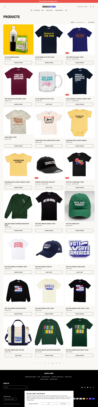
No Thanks (63, 403)
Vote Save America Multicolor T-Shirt (77, 350)
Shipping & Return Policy (57, 376)
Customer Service (45, 376)
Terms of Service (44, 379)
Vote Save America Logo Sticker (75, 266)
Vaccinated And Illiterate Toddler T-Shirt (17, 182)
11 (56, 363)
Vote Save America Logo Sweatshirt (15, 308)
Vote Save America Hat (72, 223)
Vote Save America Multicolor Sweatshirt (47, 350)
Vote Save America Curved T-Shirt (45, 223)
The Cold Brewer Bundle (12, 57)
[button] (4, 6)
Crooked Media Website (30, 376)
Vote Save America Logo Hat (43, 266)
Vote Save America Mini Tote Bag (14, 350)
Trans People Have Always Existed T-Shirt (47, 140)
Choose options (18, 62)
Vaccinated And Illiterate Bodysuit (76, 140)
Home (39, 376)
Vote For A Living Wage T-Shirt (75, 182)
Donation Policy (54, 379)
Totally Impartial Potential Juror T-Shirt (78, 98)
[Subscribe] (25, 387)
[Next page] (63, 363)
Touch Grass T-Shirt (11, 137)
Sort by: (73, 22)
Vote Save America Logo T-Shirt (44, 308)
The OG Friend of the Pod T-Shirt (44, 57)
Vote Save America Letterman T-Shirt (16, 266)
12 (59, 363)
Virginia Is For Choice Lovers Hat (45, 182)
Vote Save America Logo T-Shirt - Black (77, 308)
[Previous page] (34, 363)
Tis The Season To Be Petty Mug (44, 98)
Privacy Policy (30, 400)
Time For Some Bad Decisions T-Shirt (15, 98)
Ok (48, 403)
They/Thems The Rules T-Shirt (75, 57)
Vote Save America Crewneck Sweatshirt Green (17, 224)
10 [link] (52, 363)
